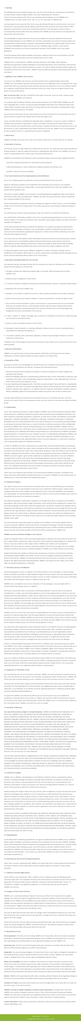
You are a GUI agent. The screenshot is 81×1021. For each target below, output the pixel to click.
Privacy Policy (36, 1016)
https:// (25, 15)
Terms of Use (45, 1016)
